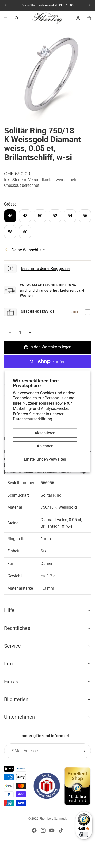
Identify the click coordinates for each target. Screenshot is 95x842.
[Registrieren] (83, 751)
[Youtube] (52, 830)
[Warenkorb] (88, 18)
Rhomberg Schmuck (53, 818)
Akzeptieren (45, 433)
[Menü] (6, 18)
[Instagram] (43, 830)
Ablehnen (45, 446)
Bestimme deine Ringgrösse (45, 268)
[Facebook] (34, 830)
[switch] (83, 834)
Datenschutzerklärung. (33, 419)
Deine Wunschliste (28, 250)
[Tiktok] (61, 830)
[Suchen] (16, 18)
